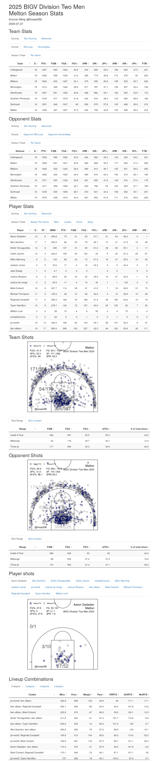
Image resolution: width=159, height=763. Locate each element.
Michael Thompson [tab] (133, 587)
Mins (62, 694)
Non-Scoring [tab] (30, 38)
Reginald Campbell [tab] (20, 593)
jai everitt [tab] (35, 587)
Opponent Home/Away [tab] (59, 134)
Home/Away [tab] (44, 46)
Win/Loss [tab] (28, 46)
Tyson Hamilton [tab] (42, 593)
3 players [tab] (30, 686)
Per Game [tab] (36, 55)
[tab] (56, 37)
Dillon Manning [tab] (122, 580)
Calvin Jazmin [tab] (82, 580)
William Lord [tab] (62, 593)
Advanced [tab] (46, 38)
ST (43, 230)
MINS (53, 230)
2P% (104, 63)
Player (20, 230)
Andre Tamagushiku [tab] (60, 580)
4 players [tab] (44, 686)
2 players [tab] (15, 686)
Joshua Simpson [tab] (76, 587)
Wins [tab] (56, 221)
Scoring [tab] (15, 38)
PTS (43, 63)
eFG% (105, 428)
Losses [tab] (67, 221)
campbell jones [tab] (102, 580)
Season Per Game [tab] (40, 221)
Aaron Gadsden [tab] (19, 580)
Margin (87, 694)
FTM (144, 63)
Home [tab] (79, 221)
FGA (64, 63)
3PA (124, 63)
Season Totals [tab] (18, 55)
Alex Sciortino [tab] (38, 580)
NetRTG (143, 694)
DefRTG (128, 694)
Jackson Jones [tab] (18, 587)
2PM (84, 63)
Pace (99, 694)
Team (20, 63)
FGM (53, 63)
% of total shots (139, 428)
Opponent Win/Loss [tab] (33, 134)
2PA (95, 63)
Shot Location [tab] (35, 420)
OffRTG (113, 694)
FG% (74, 63)
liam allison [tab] (94, 587)
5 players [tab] (58, 686)
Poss (74, 694)
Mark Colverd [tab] (111, 587)
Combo (32, 694)
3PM (114, 63)
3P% (134, 63)
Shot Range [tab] (17, 420)
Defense (20, 151)
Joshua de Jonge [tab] (53, 587)
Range (22, 428)
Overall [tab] (14, 46)
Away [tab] (90, 221)
